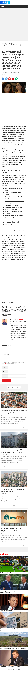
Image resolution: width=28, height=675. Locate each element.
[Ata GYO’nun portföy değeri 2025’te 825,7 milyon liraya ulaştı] (14, 518)
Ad (4, 367)
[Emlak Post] (5, 2)
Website (5, 376)
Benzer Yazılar (14, 387)
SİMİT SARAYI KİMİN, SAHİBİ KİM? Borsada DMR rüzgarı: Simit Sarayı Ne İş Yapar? (20, 309)
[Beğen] (22, 73)
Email (4, 371)
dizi (10, 345)
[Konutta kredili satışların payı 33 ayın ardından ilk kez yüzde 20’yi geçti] (14, 439)
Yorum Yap (11, 302)
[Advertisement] (14, 26)
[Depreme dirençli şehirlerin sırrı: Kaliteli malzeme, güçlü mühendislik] (14, 400)
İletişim (18, 669)
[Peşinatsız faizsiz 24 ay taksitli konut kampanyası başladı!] (14, 479)
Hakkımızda (11, 669)
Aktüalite (7, 405)
